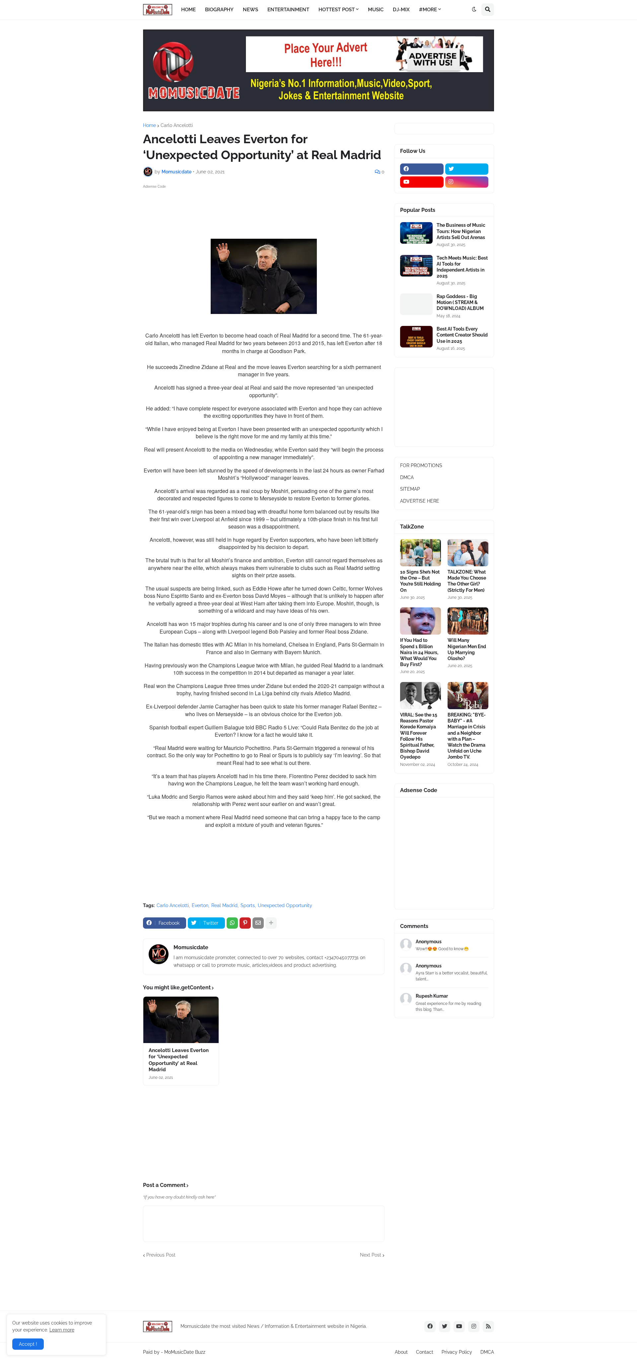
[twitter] (467, 169)
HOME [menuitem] (188, 10)
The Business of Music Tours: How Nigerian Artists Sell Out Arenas (461, 231)
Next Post (370, 1255)
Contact (424, 1352)
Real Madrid (224, 905)
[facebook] (422, 169)
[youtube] (422, 182)
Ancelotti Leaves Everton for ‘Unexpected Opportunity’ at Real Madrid (179, 1060)
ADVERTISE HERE (419, 501)
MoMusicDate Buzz (184, 1352)
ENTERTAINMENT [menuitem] (288, 10)
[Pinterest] (245, 923)
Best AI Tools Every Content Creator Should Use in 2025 (462, 334)
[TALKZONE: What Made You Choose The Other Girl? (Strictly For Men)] (468, 552)
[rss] (488, 1326)
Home (149, 125)
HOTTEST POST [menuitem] (336, 10)
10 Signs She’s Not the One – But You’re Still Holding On (420, 581)
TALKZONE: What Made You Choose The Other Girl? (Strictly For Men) (467, 581)
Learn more (61, 1329)
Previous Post (161, 1255)
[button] (474, 9)
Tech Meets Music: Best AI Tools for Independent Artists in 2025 (462, 267)
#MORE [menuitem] (428, 10)
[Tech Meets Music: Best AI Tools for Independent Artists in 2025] (416, 266)
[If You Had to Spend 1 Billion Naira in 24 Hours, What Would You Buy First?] (420, 621)
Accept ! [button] (28, 1344)
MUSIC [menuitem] (376, 10)
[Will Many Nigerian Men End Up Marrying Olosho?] (468, 621)
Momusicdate (191, 947)
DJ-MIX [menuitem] (401, 10)
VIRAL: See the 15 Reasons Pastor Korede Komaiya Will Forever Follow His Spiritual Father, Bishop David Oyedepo (418, 736)
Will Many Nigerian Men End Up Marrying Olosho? (467, 649)
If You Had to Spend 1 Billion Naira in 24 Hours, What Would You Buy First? (419, 652)
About (401, 1352)
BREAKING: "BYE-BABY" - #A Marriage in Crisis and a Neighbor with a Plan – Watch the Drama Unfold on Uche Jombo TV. (467, 736)
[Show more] (271, 923)
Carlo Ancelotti (177, 125)
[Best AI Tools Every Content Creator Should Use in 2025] (416, 336)
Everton (200, 905)
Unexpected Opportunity (285, 905)
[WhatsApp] (232, 923)
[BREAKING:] (468, 695)
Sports (248, 905)
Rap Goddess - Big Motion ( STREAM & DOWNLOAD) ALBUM (460, 302)
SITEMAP (410, 489)
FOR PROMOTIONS (421, 465)
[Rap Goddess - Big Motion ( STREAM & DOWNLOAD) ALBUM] (416, 304)
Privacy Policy (457, 1352)
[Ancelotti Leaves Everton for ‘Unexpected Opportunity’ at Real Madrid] (181, 1020)
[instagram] (467, 182)
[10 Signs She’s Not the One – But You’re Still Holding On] (420, 552)
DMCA (407, 477)
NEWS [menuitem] (250, 10)
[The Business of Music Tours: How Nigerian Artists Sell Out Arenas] (416, 233)
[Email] (258, 923)
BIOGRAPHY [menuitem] (219, 10)
